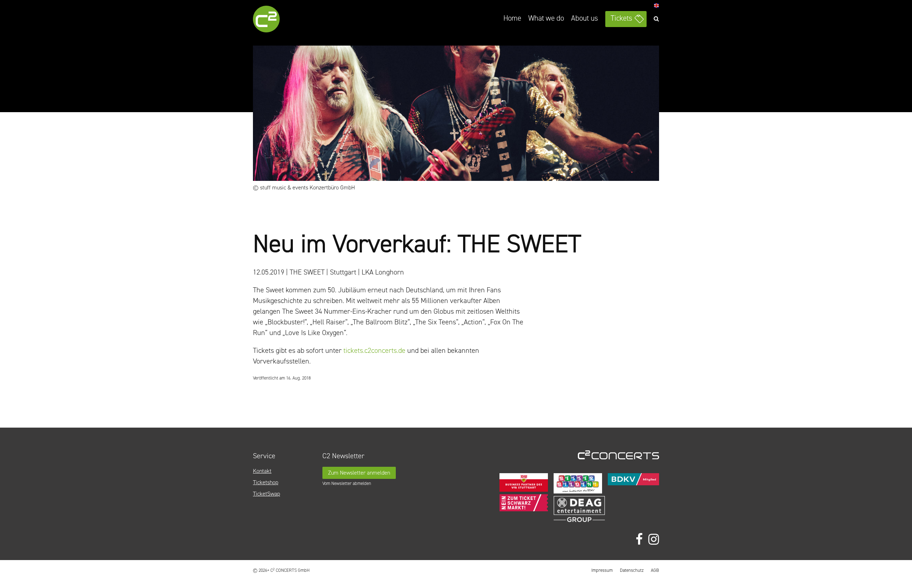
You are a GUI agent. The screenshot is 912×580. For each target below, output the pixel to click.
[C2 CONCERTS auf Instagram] (653, 539)
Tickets (621, 18)
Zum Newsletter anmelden (359, 472)
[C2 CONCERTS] (287, 20)
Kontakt (262, 471)
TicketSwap (266, 493)
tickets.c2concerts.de (374, 350)
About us (584, 18)
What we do (546, 18)
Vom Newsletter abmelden (346, 483)
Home (512, 18)
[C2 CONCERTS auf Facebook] (639, 539)
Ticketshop (265, 482)
